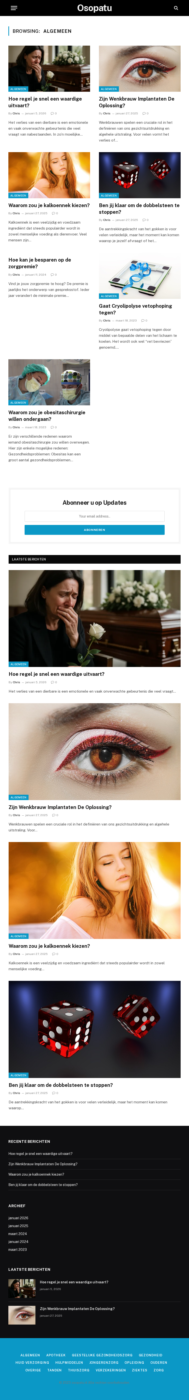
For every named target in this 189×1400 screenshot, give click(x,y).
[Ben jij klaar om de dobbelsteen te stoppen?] (140, 175)
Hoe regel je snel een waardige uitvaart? (45, 102)
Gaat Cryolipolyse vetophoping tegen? (135, 309)
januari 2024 (18, 1242)
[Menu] (14, 8)
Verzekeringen (111, 1370)
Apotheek (56, 1355)
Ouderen (158, 1362)
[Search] (175, 8)
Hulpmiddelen (69, 1362)
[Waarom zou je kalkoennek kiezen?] (49, 175)
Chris (16, 113)
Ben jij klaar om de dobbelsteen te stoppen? (139, 208)
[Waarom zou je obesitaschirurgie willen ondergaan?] (49, 382)
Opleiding (134, 1362)
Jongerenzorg (104, 1362)
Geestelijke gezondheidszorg (102, 1355)
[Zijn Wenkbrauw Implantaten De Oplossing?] (140, 69)
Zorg (159, 1370)
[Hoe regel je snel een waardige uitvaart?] (49, 69)
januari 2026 (18, 1218)
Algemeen (18, 89)
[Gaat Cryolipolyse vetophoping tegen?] (140, 276)
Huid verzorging (32, 1362)
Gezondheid (150, 1355)
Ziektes (139, 1370)
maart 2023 (17, 1250)
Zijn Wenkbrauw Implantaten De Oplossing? (136, 102)
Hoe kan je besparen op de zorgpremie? (39, 263)
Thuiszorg (78, 1370)
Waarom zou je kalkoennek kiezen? (49, 205)
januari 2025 (18, 1226)
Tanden (54, 1370)
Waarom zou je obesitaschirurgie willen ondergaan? (46, 416)
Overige (33, 1370)
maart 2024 (17, 1234)
